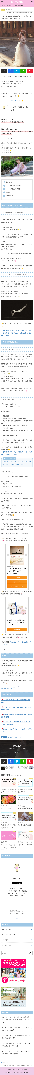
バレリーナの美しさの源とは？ (14, 185)
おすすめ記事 (8, 195)
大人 (16, 737)
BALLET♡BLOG (17, 2)
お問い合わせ (24, 1069)
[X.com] (17, 752)
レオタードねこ (14, 100)
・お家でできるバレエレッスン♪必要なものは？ (16, 330)
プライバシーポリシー (13, 1069)
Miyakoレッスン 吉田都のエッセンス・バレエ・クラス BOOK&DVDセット (16, 622)
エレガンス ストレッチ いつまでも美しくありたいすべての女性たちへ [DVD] (16, 571)
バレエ (3, 5)
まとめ (7, 192)
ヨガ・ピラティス (19, 5)
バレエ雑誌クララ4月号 (8, 688)
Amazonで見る (17, 577)
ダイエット (9, 5)
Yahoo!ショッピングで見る (17, 586)
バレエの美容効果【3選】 (12, 189)
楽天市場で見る (17, 581)
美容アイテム (7, 929)
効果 (21, 737)
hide (11, 182)
